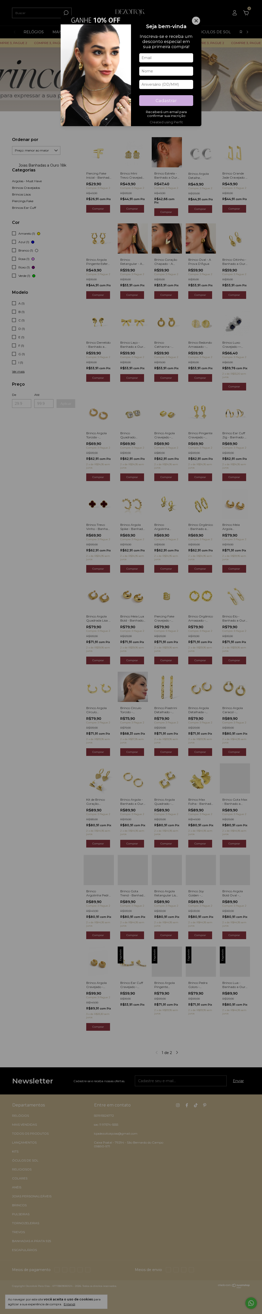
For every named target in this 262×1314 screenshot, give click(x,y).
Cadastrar (166, 100)
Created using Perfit (166, 122)
